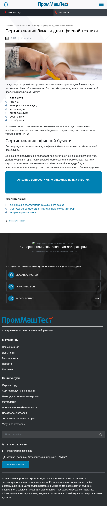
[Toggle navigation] (101, 4)
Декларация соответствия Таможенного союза (37, 205)
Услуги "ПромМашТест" (23, 212)
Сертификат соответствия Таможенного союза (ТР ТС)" (42, 208)
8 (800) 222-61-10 (17, 444)
